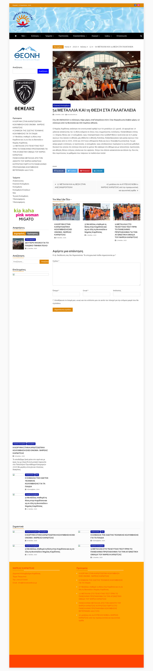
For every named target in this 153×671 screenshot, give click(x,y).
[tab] (19, 233)
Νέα (23, 36)
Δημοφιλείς (19, 233)
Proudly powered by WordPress (57, 662)
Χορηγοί (95, 36)
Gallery (107, 36)
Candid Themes (102, 662)
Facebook (135, 5)
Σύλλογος (35, 36)
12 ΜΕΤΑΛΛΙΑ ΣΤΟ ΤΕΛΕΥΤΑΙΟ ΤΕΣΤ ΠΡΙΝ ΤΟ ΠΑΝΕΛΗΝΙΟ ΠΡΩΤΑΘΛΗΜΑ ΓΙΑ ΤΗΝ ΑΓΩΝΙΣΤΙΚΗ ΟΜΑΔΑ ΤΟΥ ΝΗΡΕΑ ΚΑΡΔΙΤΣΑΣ (126, 231)
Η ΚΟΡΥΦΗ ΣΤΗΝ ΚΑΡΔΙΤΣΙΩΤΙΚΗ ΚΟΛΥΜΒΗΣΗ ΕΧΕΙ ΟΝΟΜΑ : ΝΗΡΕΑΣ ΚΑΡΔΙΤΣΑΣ (63, 229)
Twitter (73, 171)
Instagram (138, 5)
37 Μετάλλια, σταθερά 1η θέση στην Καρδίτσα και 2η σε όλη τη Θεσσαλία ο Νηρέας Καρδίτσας (96, 228)
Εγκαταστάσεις (79, 36)
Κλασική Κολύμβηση (61, 105)
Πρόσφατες (32, 233)
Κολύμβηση (17, 187)
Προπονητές (63, 36)
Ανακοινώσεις (18, 181)
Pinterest (86, 171)
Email (85, 290)
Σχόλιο (56, 261)
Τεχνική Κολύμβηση (20, 196)
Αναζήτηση (17, 67)
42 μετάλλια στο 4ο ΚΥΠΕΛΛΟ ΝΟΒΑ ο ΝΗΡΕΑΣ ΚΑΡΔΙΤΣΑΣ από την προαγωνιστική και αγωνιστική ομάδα (119, 187)
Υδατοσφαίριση (19, 199)
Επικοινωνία (122, 36)
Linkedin (98, 171)
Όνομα (56, 290)
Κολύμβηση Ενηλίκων (21, 190)
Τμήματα (48, 36)
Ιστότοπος (117, 290)
